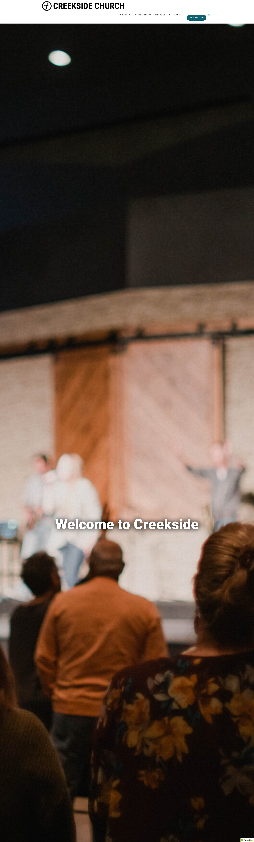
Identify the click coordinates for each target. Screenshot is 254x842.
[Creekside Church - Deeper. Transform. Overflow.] (84, 6)
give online (196, 17)
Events (178, 14)
